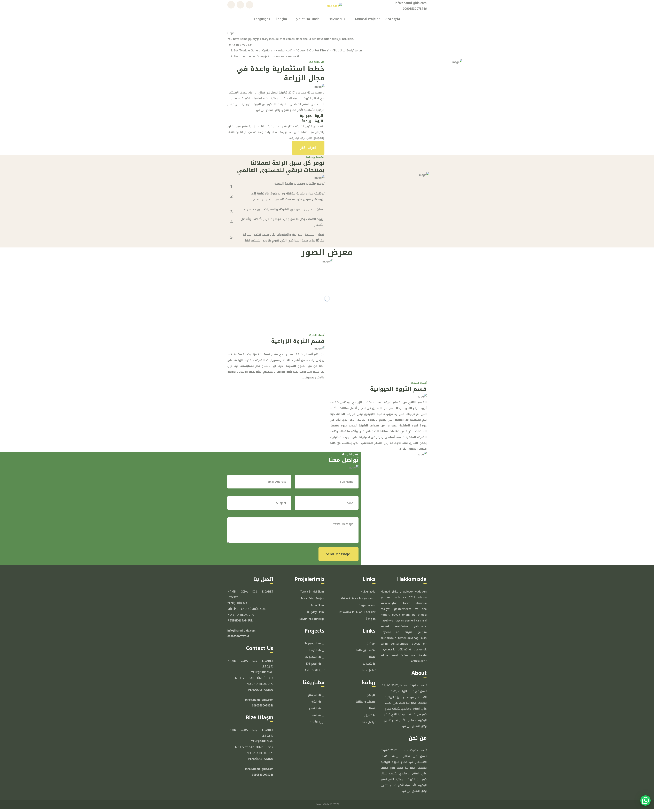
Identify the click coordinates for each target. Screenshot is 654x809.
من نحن (371, 643)
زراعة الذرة (317, 701)
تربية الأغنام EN (314, 670)
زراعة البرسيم (316, 694)
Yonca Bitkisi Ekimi (312, 591)
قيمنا (372, 656)
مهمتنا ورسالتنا (366, 650)
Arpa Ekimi (317, 605)
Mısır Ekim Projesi (312, 598)
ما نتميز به (369, 663)
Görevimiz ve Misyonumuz (358, 598)
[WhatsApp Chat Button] (645, 800)
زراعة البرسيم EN (313, 643)
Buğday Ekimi (315, 612)
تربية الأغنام (316, 722)
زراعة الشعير (316, 708)
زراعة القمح (317, 715)
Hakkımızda (368, 591)
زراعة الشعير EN (314, 656)
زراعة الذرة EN (315, 650)
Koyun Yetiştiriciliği (311, 618)
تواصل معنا (369, 670)
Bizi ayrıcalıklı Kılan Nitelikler (357, 612)
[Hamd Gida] (333, 5)
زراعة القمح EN (315, 663)
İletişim (371, 618)
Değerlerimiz (367, 605)
